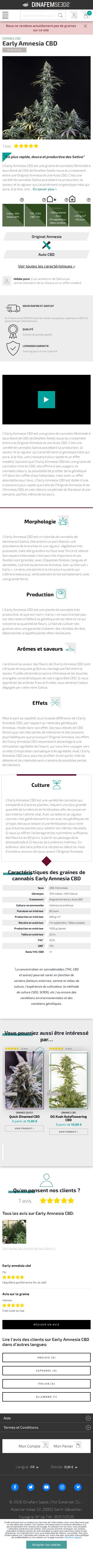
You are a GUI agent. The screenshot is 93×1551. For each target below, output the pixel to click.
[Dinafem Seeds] (46, 4)
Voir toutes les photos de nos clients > (29, 1248)
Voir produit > (24, 1128)
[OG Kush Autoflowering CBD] (68, 1079)
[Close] (85, 26)
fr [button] (33, 1467)
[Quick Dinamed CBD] (23, 1079)
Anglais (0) (46, 1357)
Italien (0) (46, 1383)
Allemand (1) (46, 1396)
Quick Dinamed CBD (24, 1116)
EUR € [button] (69, 1467)
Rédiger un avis (47, 1324)
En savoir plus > (45, 189)
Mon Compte (73, 15)
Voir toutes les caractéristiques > (46, 266)
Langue (22, 1466)
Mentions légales (73, 1537)
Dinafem (14, 49)
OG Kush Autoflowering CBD (68, 1118)
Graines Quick (24, 1112)
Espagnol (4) (46, 1370)
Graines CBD (11, 38)
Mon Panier (85, 15)
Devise (57, 1466)
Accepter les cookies (46, 1544)
